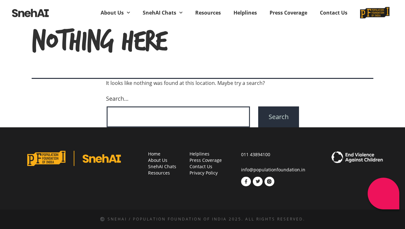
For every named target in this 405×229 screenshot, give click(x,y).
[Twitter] (258, 182)
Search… (117, 98)
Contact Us (333, 12)
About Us (112, 12)
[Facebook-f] (246, 182)
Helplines (245, 12)
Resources (208, 12)
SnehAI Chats (159, 12)
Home (154, 154)
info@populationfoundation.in (273, 170)
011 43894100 (255, 154)
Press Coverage (288, 12)
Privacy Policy (204, 173)
